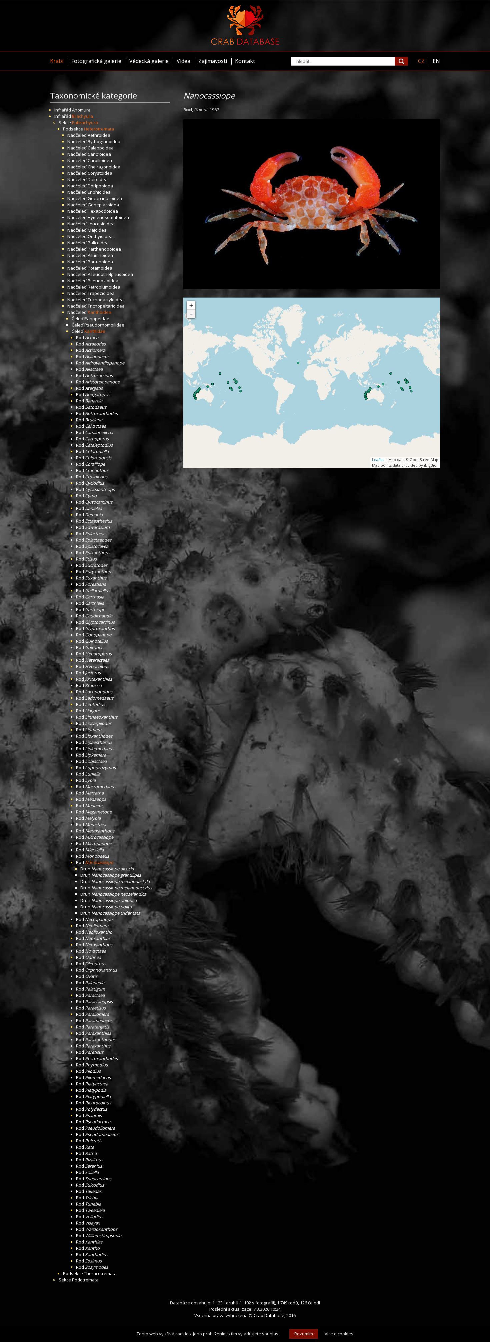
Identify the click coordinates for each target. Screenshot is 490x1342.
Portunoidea (100, 262)
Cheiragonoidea (104, 167)
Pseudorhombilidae (104, 325)
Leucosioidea (101, 224)
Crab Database (269, 1315)
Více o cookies (339, 1334)
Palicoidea (98, 243)
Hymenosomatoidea (108, 217)
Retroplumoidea (104, 287)
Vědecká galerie (149, 61)
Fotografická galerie (96, 61)
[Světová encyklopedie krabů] (245, 43)
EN (436, 61)
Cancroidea (99, 154)
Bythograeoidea (104, 141)
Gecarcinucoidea (105, 198)
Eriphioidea (99, 192)
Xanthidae (94, 331)
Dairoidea (98, 179)
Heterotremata (99, 129)
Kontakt (245, 61)
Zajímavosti (212, 61)
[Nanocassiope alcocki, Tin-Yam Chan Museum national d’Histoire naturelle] (311, 288)
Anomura (81, 110)
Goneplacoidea (103, 205)
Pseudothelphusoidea (110, 274)
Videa (183, 61)
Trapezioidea (101, 293)
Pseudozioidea (103, 281)
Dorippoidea (100, 186)
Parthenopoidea (104, 249)
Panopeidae (96, 319)
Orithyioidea (100, 236)
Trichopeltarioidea (106, 306)
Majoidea (97, 230)
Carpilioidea (100, 160)
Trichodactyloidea (106, 300)
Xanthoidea (99, 312)
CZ (421, 61)
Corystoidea (100, 173)
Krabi (56, 61)
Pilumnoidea (100, 255)
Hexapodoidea (103, 211)
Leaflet (378, 459)
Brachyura (82, 116)
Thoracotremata (100, 1273)
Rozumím (303, 1334)
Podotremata (85, 1280)
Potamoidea (100, 268)
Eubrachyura (85, 122)
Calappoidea (101, 148)
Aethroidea (99, 135)
